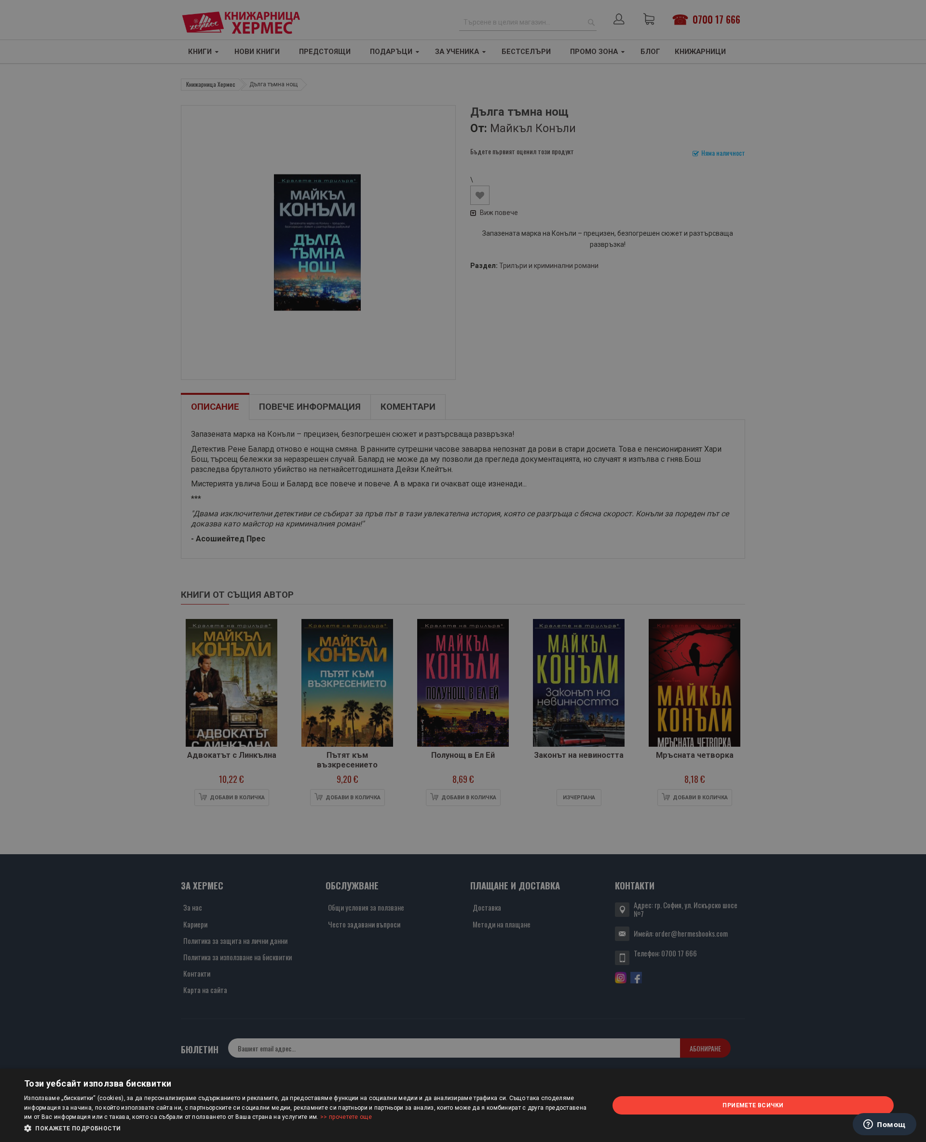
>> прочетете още (346, 1117)
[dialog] (463, 1105)
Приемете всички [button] (752, 1105)
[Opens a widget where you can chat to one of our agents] (884, 1125)
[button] (308, 1128)
